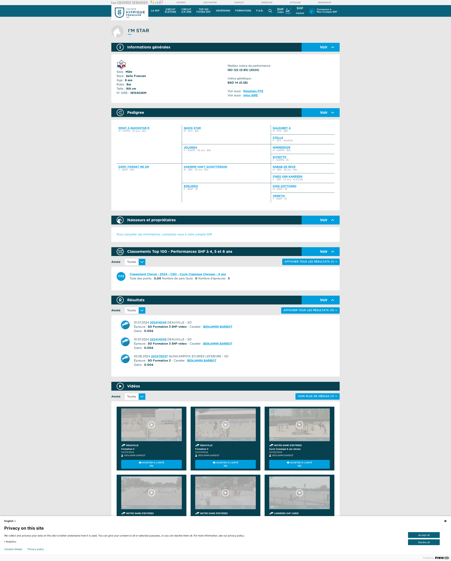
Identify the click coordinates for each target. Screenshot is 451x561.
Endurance (324, 3)
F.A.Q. (259, 11)
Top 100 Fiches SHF (203, 10)
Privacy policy (36, 549)
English (9, 520)
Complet (239, 3)
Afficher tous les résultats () (309, 310)
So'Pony (181, 3)
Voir (324, 47)
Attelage (295, 3)
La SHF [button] (155, 11)
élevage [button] (170, 10)
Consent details (13, 549)
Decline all (424, 542)
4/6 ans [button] (186, 10)
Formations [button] (243, 11)
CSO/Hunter (210, 3)
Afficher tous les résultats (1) (310, 261)
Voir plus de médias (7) (316, 396)
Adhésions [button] (223, 11)
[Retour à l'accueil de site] (129, 12)
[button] (270, 11)
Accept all (424, 535)
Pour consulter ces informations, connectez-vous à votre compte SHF (164, 234)
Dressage (266, 3)
